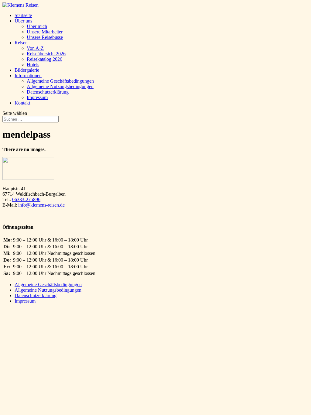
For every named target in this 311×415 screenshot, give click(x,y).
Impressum (37, 97)
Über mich (37, 26)
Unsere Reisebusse (45, 37)
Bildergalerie (27, 70)
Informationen (28, 75)
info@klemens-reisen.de (41, 205)
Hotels (33, 64)
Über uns (23, 20)
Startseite (23, 15)
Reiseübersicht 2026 (46, 53)
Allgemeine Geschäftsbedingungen (60, 81)
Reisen (21, 42)
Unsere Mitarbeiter (45, 31)
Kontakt (22, 102)
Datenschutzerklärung (48, 91)
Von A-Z (35, 48)
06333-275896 (26, 199)
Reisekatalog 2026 (44, 59)
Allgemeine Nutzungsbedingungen (60, 86)
